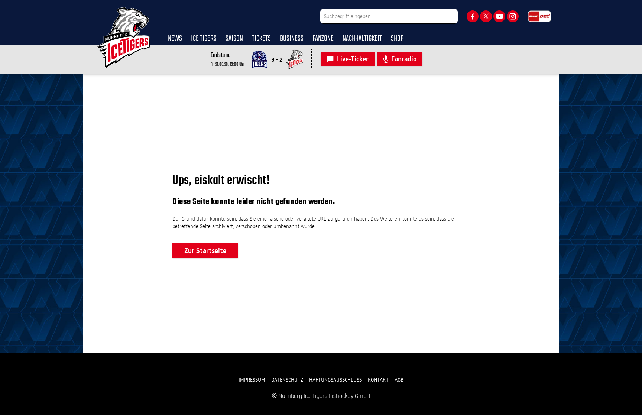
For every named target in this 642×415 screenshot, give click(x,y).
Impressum (252, 379)
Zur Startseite (205, 250)
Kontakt (378, 379)
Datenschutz (287, 379)
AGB (399, 379)
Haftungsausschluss (335, 379)
